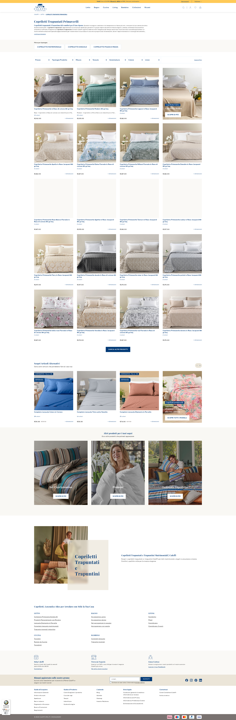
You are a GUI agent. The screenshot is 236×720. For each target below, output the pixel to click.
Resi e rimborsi (39, 701)
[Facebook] (186, 680)
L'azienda (100, 689)
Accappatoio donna (98, 620)
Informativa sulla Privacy (131, 698)
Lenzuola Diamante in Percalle (45, 623)
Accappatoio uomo (98, 617)
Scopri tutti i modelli (177, 418)
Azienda (99, 695)
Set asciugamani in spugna (101, 623)
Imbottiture (67, 701)
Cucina (106, 7)
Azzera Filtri (198, 60)
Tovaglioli (38, 645)
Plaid (150, 620)
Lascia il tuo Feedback (156, 667)
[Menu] (9, 700)
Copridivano (153, 623)
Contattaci (38, 669)
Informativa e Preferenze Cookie (134, 700)
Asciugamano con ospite (100, 626)
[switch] (6, 713)
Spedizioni (37, 698)
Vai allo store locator (99, 669)
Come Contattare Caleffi (167, 692)
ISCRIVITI (146, 679)
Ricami (147, 7)
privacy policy (140, 682)
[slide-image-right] (71, 87)
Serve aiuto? (185, 1)
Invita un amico (164, 695)
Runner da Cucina (40, 642)
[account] (190, 7)
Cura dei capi (68, 695)
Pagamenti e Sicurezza (41, 704)
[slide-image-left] (36, 87)
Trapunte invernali (98, 642)
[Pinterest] (196, 680)
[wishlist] (195, 7)
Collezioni (136, 7)
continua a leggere (40, 34)
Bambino (125, 7)
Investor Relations (103, 701)
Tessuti (66, 698)
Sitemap (99, 698)
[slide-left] (196, 365)
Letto (88, 7)
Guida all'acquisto (41, 689)
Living (115, 7)
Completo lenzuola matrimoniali (46, 626)
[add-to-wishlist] (70, 71)
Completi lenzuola (98, 639)
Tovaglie (37, 639)
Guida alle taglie (69, 704)
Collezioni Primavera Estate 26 (46, 617)
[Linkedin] (200, 680)
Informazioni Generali (41, 692)
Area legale (127, 689)
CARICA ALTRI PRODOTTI (118, 349)
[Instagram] (191, 680)
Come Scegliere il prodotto (73, 692)
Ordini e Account (39, 695)
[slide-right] (200, 365)
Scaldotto (152, 617)
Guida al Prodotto (70, 689)
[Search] (183, 7)
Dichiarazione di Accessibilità (133, 703)
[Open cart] (200, 7)
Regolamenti (38, 710)
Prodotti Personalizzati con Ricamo (47, 620)
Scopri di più (173, 115)
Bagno (96, 7)
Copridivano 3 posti (155, 626)
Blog (98, 692)
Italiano (197, 1)
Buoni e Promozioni (40, 707)
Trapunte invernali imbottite (44, 629)
